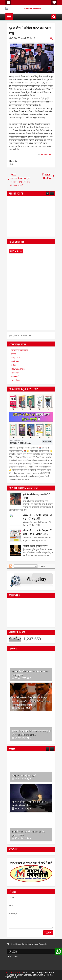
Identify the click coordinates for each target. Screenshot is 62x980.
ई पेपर (13, 365)
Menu (8, 2)
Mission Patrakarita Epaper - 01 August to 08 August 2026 (37, 532)
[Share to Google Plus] (49, 656)
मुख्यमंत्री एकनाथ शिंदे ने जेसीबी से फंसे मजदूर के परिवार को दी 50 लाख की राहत (31, 732)
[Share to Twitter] (45, 656)
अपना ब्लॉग (15, 373)
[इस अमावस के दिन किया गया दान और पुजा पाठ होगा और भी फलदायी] (31, 788)
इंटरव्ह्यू (13, 354)
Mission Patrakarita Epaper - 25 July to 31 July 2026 (37, 516)
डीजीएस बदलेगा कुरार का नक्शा (35, 545)
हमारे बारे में (15, 376)
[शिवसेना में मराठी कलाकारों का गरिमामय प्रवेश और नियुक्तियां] (31, 667)
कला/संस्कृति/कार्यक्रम (19, 350)
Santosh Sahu (47, 154)
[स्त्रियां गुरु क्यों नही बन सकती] (31, 758)
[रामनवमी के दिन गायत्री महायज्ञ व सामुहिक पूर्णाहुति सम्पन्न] (31, 818)
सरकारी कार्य (16, 380)
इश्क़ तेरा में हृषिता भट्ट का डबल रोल (30, 30)
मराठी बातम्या (16, 361)
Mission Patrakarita (14, 972)
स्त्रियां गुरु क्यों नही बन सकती (24, 765)
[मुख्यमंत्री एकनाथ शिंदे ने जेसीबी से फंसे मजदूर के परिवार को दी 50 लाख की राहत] (31, 727)
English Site (16, 358)
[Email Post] (11, 164)
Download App (18, 369)
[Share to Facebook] (42, 656)
